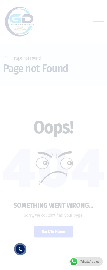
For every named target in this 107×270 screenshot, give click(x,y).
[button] (96, 140)
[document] (53, 135)
